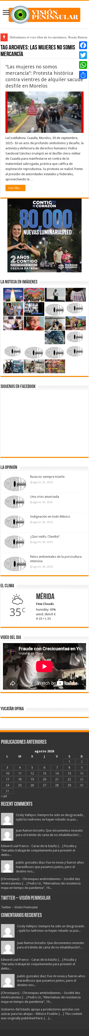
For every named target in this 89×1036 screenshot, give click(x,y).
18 (20, 779)
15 (69, 773)
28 (57, 785)
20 (44, 779)
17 (7, 779)
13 (44, 773)
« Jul (4, 796)
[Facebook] (83, 45)
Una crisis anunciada (44, 496)
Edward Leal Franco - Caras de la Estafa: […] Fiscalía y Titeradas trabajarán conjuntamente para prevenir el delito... (38, 850)
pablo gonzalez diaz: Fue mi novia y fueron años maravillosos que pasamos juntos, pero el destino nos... (50, 867)
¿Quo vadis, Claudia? (45, 536)
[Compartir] (83, 75)
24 (7, 785)
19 (32, 779)
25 (20, 785)
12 (32, 773)
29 (69, 785)
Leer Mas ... (15, 188)
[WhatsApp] (83, 65)
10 (7, 773)
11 (20, 773)
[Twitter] (83, 55)
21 (57, 779)
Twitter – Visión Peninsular (25, 898)
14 (57, 773)
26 (32, 785)
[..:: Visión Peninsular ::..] (44, 14)
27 (44, 785)
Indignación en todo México (50, 516)
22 (69, 779)
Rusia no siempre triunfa (47, 477)
